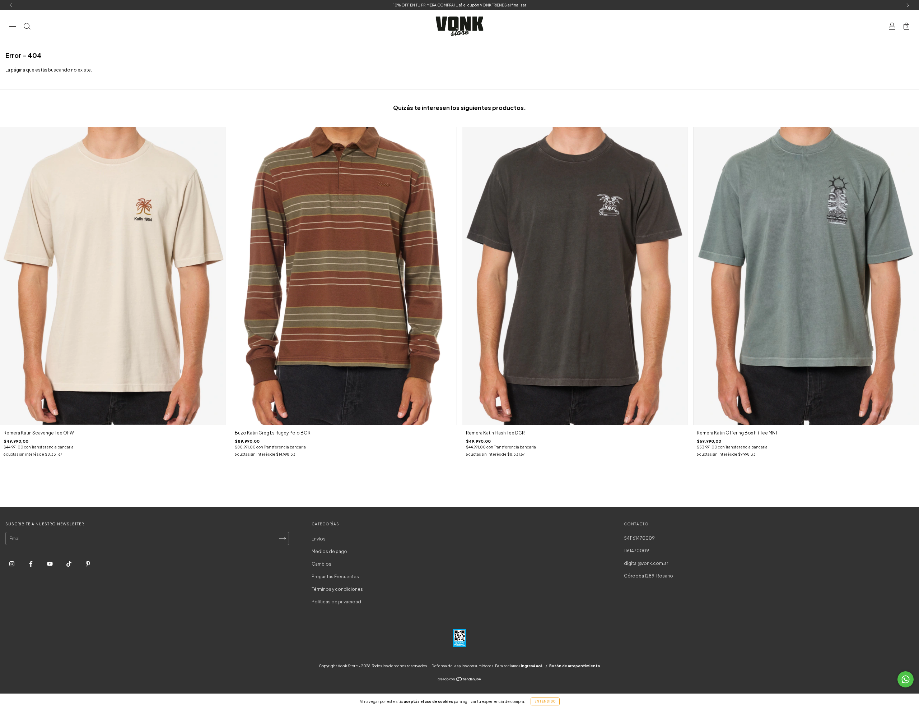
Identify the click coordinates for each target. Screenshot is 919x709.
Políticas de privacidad (336, 601)
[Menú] (12, 27)
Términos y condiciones (337, 589)
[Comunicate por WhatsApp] (905, 679)
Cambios (321, 564)
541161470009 (639, 538)
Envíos (319, 539)
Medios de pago (329, 551)
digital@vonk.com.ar (646, 563)
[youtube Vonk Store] (50, 563)
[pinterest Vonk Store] (87, 563)
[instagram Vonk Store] (12, 563)
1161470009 (636, 550)
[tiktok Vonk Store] (69, 563)
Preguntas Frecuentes (335, 576)
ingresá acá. (532, 666)
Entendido (545, 701)
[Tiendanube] (459, 680)
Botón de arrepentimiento (574, 666)
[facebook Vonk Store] (31, 563)
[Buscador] (27, 27)
